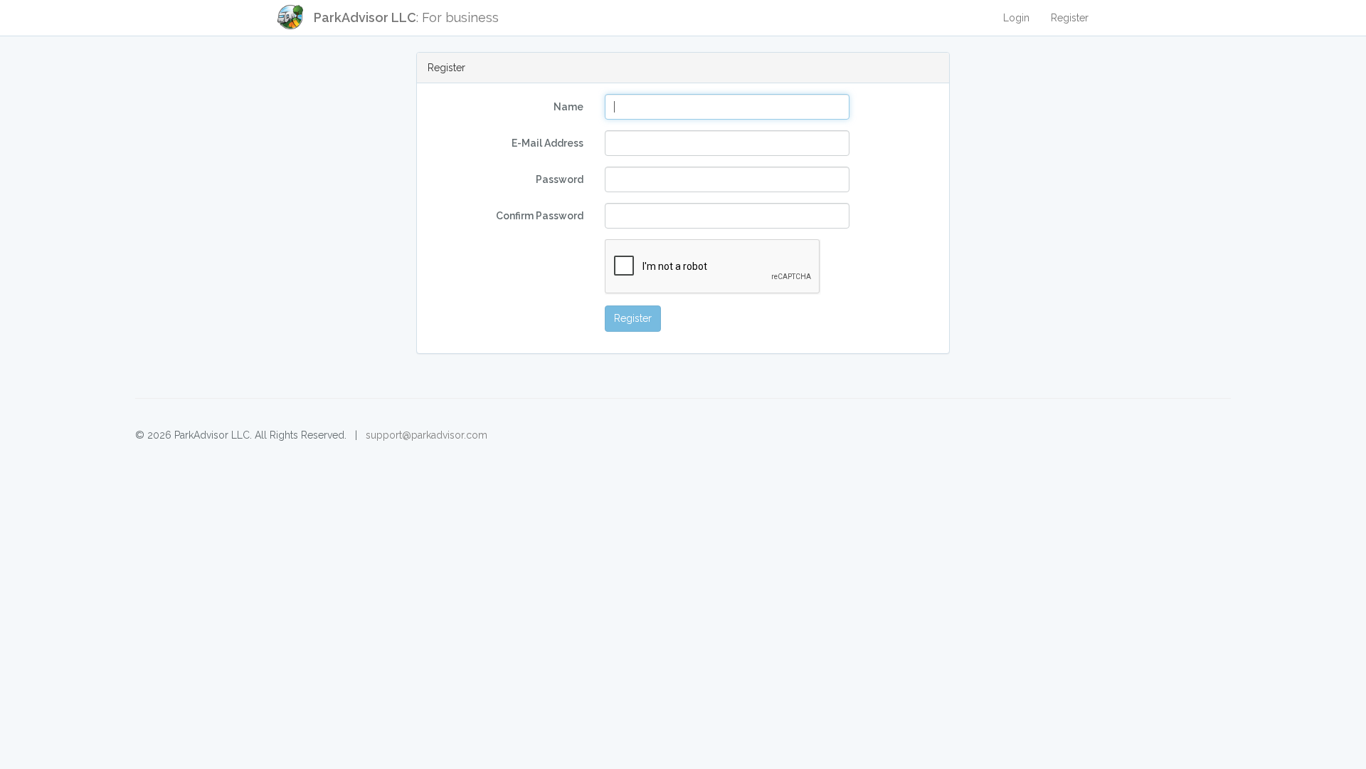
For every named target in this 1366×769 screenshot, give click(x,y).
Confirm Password (539, 215)
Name (568, 107)
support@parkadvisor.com (426, 435)
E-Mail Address (547, 143)
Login (1016, 17)
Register (1070, 17)
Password (559, 179)
